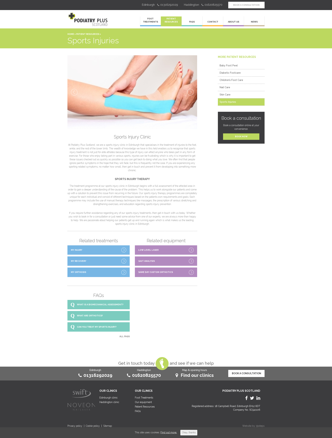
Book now (241, 136)
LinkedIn (258, 398)
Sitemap (107, 425)
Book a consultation (246, 5)
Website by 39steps (253, 425)
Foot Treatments (150, 20)
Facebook (246, 398)
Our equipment (143, 402)
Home (70, 34)
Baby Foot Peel (229, 65)
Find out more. (168, 432)
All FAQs (124, 336)
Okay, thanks (189, 432)
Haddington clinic (109, 402)
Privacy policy (74, 425)
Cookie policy (93, 425)
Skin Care (225, 94)
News (254, 22)
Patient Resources (171, 20)
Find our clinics (197, 375)
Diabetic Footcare (230, 72)
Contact (212, 22)
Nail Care (225, 87)
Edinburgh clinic (108, 397)
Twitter (252, 398)
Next (190, 92)
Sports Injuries (228, 101)
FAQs (192, 22)
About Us (233, 22)
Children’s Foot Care (231, 80)
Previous (74, 92)
